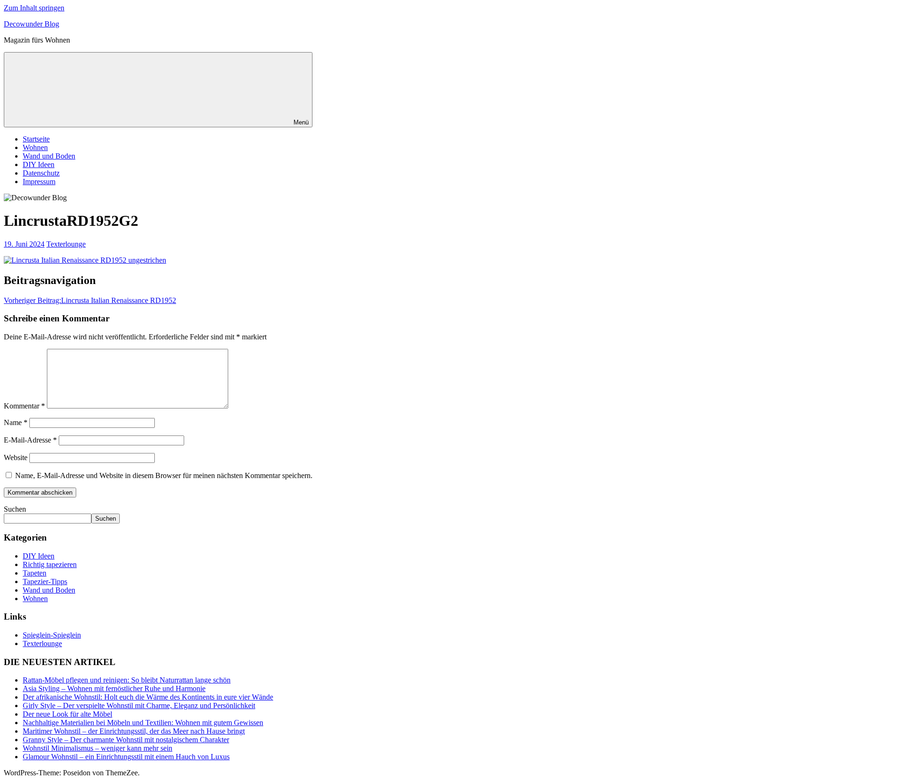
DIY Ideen (38, 164)
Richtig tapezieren (50, 564)
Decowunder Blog (31, 24)
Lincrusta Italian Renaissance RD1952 (90, 300)
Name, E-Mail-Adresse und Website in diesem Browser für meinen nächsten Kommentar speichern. (163, 475)
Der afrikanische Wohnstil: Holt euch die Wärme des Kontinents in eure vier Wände (148, 697)
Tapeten (34, 573)
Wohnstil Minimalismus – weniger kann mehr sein (97, 748)
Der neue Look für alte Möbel (67, 714)
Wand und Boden (49, 156)
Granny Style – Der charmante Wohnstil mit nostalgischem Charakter (126, 740)
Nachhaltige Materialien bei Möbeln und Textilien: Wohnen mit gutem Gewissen (143, 723)
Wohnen (35, 147)
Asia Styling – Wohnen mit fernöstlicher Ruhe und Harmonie (114, 688)
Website (15, 457)
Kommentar (24, 406)
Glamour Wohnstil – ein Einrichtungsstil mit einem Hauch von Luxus (126, 757)
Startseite (36, 139)
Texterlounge (66, 244)
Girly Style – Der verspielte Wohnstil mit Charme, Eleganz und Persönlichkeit (139, 705)
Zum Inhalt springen (34, 8)
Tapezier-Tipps (45, 581)
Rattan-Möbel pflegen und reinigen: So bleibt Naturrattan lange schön (127, 680)
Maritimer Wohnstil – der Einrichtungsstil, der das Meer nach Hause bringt (134, 731)
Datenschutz (41, 173)
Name (15, 422)
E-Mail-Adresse (30, 440)
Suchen (15, 509)
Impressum (39, 182)
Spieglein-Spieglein (52, 635)
